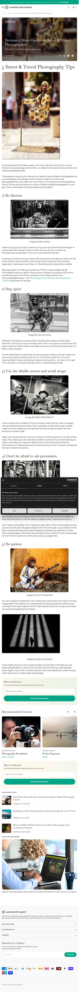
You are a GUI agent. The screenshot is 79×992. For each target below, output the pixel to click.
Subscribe (69, 956)
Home (4, 13)
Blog (10, 13)
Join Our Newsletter (39, 698)
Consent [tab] (14, 486)
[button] (3, 7)
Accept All (64, 511)
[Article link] (39, 801)
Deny (14, 511)
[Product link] (21, 737)
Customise (38, 511)
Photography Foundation (15, 753)
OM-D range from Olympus (42, 278)
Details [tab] (39, 486)
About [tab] (65, 486)
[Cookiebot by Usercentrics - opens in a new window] (68, 480)
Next (73, 711)
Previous (66, 711)
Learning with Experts (15, 986)
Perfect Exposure (51, 753)
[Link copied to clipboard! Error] (58, 56)
